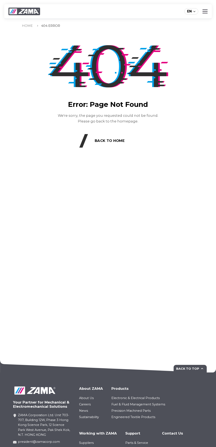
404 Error (50, 26)
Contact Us (172, 433)
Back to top (187, 369)
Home (27, 26)
